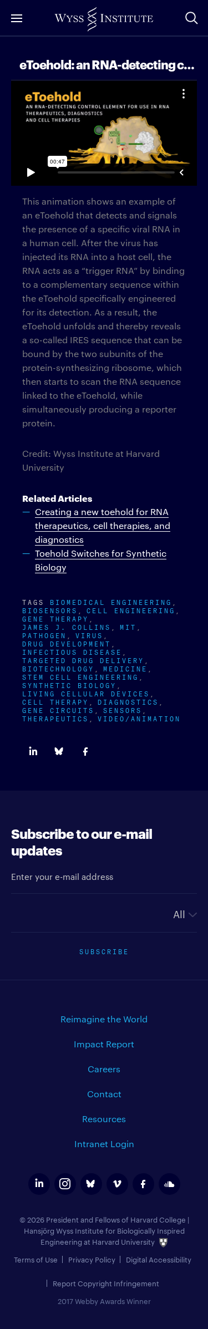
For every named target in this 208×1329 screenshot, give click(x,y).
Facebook (85, 751)
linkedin (39, 1184)
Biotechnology (58, 668)
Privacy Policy (91, 1259)
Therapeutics (55, 717)
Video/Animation (139, 717)
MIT (128, 626)
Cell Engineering (131, 609)
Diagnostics (128, 701)
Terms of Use (36, 1259)
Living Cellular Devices (86, 693)
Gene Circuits (58, 709)
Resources (104, 1118)
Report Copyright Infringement (106, 1283)
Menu (16, 18)
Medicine (125, 668)
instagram (65, 1184)
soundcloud (169, 1184)
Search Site (191, 17)
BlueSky (59, 751)
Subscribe (104, 950)
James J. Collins (66, 626)
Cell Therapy (55, 701)
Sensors (122, 709)
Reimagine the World (104, 1019)
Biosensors (50, 609)
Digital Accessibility (158, 1259)
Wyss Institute (104, 19)
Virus (89, 634)
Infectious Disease (72, 651)
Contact (104, 1093)
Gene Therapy (55, 618)
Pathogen (44, 634)
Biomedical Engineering (111, 601)
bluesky (91, 1184)
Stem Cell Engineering (80, 676)
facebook (143, 1184)
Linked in (33, 751)
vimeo (117, 1184)
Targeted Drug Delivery (83, 659)
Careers (104, 1069)
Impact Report (104, 1044)
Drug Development (66, 643)
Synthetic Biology (69, 684)
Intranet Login (104, 1143)
